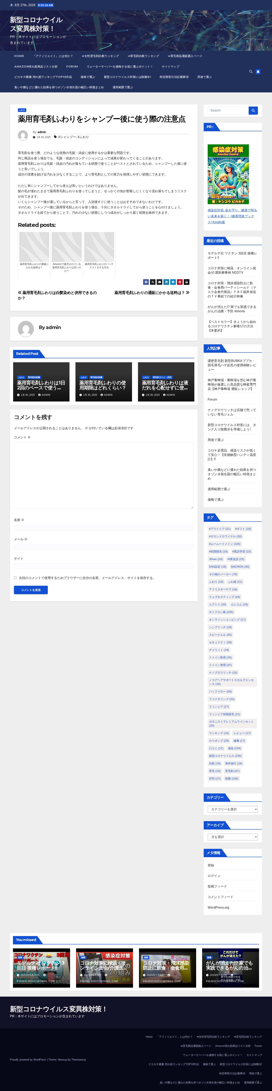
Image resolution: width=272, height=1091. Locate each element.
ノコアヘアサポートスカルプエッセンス (231, 682)
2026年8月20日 (30, 975)
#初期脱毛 (218, 551)
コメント (22, 437)
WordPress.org (218, 907)
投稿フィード (217, 886)
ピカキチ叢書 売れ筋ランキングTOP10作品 (43, 77)
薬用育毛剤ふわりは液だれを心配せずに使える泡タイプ (165, 388)
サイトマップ (170, 66)
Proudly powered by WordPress (28, 1059)
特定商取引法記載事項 (174, 77)
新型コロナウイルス (225, 755)
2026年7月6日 (156, 975)
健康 (239, 740)
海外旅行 (233, 763)
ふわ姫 (235, 581)
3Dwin (216, 559)
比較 (215, 763)
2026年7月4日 (219, 975)
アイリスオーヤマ (223, 589)
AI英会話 (235, 559)
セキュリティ (220, 642)
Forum (72, 66)
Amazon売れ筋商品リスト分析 (36, 66)
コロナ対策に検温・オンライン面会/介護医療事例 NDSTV (104, 968)
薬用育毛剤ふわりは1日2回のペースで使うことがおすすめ (41, 388)
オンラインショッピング (227, 619)
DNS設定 (217, 566)
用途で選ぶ (204, 77)
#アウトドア (220, 528)
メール (20, 539)
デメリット (219, 649)
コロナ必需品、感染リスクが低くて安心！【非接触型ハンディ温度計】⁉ (232, 455)
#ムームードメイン (225, 544)
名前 (19, 520)
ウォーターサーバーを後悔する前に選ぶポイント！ (120, 66)
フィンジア (219, 706)
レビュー (242, 733)
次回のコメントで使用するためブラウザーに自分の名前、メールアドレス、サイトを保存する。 (87, 578)
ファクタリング (222, 699)
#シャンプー (67, 137)
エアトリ (217, 604)
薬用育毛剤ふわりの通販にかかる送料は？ (150, 293)
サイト (18, 558)
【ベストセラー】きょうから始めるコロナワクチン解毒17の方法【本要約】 (232, 326)
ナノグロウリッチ (223, 672)
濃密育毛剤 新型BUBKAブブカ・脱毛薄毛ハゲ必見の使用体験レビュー (232, 365)
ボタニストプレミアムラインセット (231, 723)
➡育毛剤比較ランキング (143, 56)
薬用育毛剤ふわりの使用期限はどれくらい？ (102, 385)
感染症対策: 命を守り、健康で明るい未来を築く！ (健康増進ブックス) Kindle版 (232, 216)
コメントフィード (221, 897)
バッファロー (220, 691)
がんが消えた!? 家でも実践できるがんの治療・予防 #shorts (229, 968)
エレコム (239, 604)
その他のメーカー (223, 574)
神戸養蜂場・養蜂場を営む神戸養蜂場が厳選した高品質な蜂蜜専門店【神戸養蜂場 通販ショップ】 (232, 384)
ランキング (219, 733)
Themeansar (78, 1059)
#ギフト (243, 528)
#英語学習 (241, 551)
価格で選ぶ (88, 77)
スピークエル (220, 634)
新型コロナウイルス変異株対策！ (59, 1009)
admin (41, 132)
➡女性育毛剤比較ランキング (100, 56)
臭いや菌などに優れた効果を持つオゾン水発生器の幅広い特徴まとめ (59, 87)
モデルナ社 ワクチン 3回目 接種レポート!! (41, 965)
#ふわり (83, 137)
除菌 (231, 778)
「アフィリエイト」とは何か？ (53, 56)
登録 (211, 865)
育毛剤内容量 (34, 377)
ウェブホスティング (224, 596)
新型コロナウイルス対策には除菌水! (127, 77)
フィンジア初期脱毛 (224, 714)
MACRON (240, 566)
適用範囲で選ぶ (123, 87)
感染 (234, 748)
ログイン (214, 876)
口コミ (216, 748)
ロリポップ (219, 740)
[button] (250, 71)
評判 (215, 778)
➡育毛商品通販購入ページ (185, 56)
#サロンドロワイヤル (225, 536)
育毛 (215, 771)
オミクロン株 (221, 612)
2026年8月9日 (93, 975)
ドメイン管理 (220, 665)
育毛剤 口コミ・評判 (162, 377)
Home (19, 56)
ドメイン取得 (220, 657)
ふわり (22, 110)
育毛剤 (232, 771)
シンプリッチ (220, 627)
